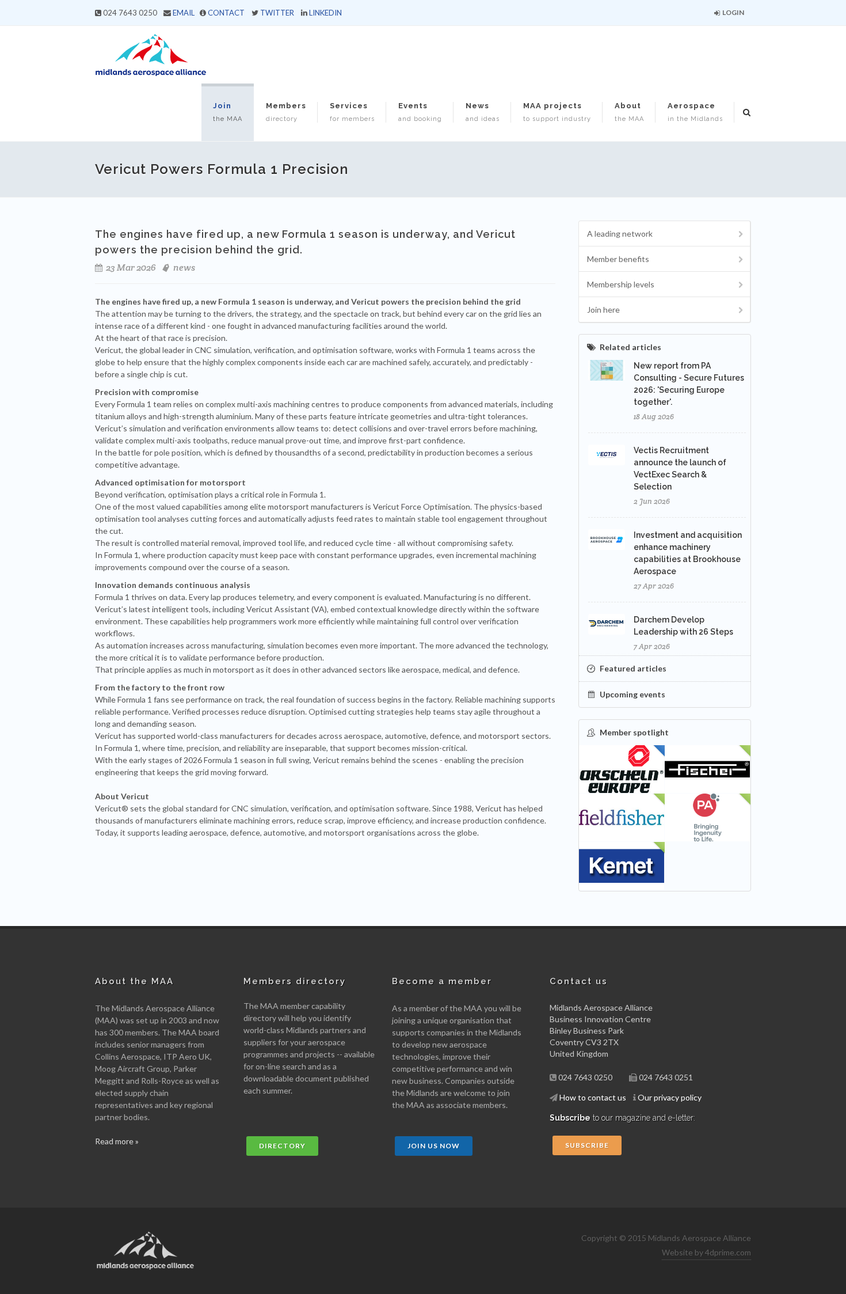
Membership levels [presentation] (620, 284)
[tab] (664, 233)
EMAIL (184, 12)
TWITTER (277, 12)
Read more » (117, 1141)
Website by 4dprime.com (706, 1252)
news (184, 267)
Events (420, 112)
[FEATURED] (622, 769)
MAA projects (557, 112)
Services (352, 112)
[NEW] (707, 769)
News (483, 112)
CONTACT (226, 12)
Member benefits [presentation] (618, 259)
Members (286, 112)
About (629, 112)
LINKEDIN (325, 12)
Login (732, 12)
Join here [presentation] (603, 309)
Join (227, 112)
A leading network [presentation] (620, 233)
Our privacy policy (670, 1097)
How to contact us (592, 1097)
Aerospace (695, 112)
